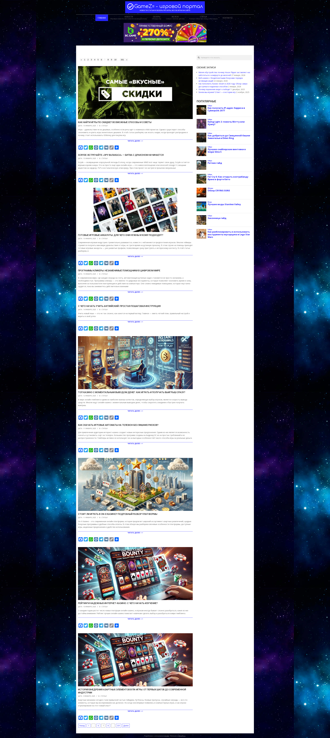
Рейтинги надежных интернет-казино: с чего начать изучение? (118, 603)
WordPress (182, 736)
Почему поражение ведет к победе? (214, 89)
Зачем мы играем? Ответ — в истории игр (217, 92)
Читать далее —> (135, 141)
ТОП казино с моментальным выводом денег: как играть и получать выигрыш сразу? (131, 392)
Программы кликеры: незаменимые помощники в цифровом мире (119, 270)
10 (115, 60)
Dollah (167, 736)
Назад (82, 725)
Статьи (104, 126)
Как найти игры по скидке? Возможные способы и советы (114, 122)
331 (122, 60)
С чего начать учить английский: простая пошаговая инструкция (119, 306)
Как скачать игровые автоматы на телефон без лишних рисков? (118, 425)
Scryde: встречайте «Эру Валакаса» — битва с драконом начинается (121, 155)
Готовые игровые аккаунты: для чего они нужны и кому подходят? (120, 235)
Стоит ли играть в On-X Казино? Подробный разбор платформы (117, 514)
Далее (126, 725)
